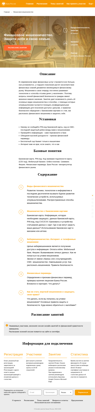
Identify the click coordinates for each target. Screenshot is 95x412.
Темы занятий (57, 4)
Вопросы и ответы (60, 400)
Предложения (77, 400)
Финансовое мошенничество (23, 12)
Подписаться (83, 392)
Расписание (42, 4)
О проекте (16, 400)
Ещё (91, 4)
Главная (29, 4)
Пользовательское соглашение (47, 402)
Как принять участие (76, 4)
